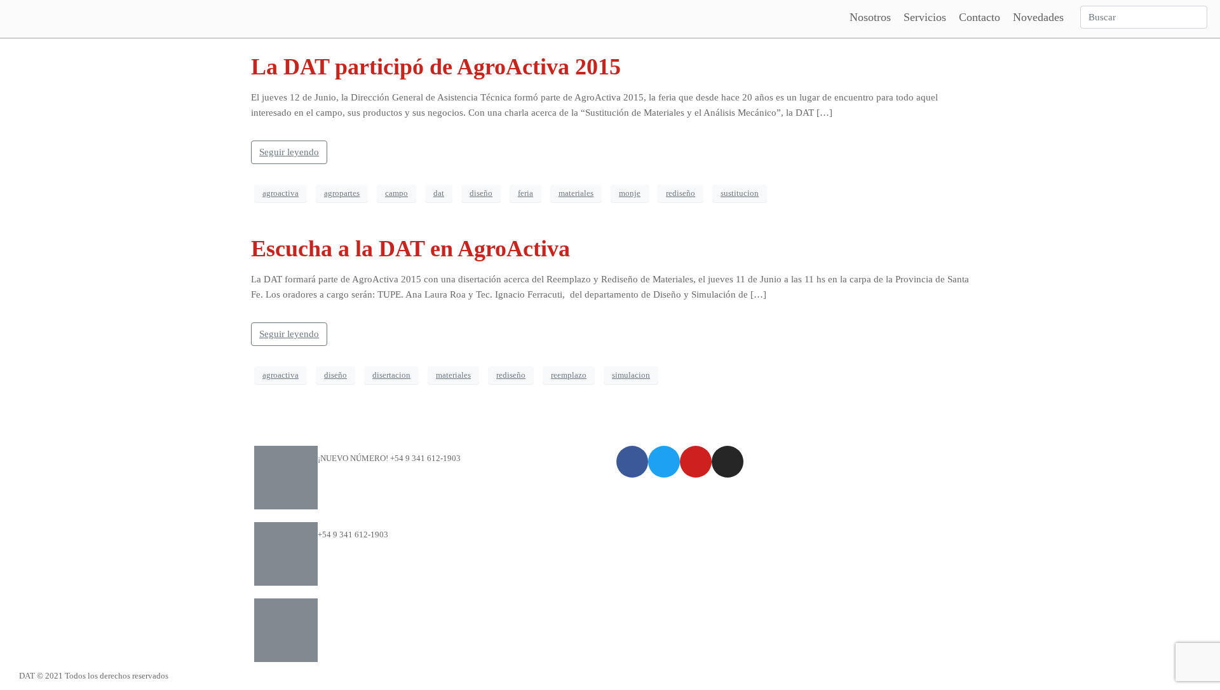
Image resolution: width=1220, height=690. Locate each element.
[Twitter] (664, 462)
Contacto (979, 17)
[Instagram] (727, 462)
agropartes (342, 193)
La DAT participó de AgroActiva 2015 (436, 66)
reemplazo (568, 375)
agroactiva (280, 193)
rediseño (680, 193)
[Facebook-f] (632, 462)
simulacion (631, 375)
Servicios (925, 17)
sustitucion (740, 193)
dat (438, 193)
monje (629, 193)
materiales (576, 193)
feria (525, 193)
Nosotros (870, 17)
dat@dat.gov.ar (344, 611)
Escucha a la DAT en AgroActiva (410, 248)
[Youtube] (696, 462)
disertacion (391, 375)
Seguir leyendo (289, 152)
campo (396, 193)
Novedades (1038, 17)
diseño (481, 193)
